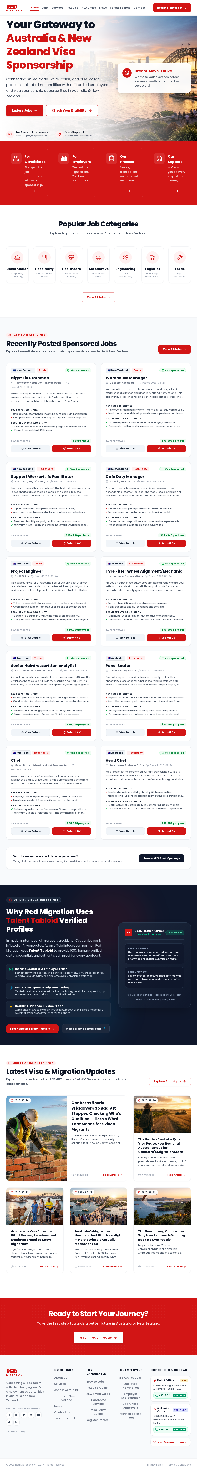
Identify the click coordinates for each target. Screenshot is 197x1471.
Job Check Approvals (130, 1406)
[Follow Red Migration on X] (31, 1415)
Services (57, 8)
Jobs (45, 8)
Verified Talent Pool (130, 1416)
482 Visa (72, 8)
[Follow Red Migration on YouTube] (38, 1415)
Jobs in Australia (66, 1390)
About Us (60, 1378)
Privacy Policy (155, 1464)
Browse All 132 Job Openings (161, 858)
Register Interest (98, 1420)
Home (34, 7)
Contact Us (62, 1412)
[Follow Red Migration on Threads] (24, 1415)
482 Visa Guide (97, 1388)
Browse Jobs (95, 1381)
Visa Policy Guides (98, 1412)
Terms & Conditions (179, 1464)
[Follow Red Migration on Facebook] (9, 1415)
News (103, 8)
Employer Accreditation (130, 1396)
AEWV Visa (89, 8)
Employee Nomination (131, 1386)
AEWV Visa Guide (98, 1394)
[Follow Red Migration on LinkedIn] (16, 1422)
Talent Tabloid (120, 8)
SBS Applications (130, 1378)
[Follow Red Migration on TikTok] (9, 1422)
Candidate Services (98, 1402)
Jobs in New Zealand (66, 1398)
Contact (139, 8)
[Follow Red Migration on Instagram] (16, 1415)
